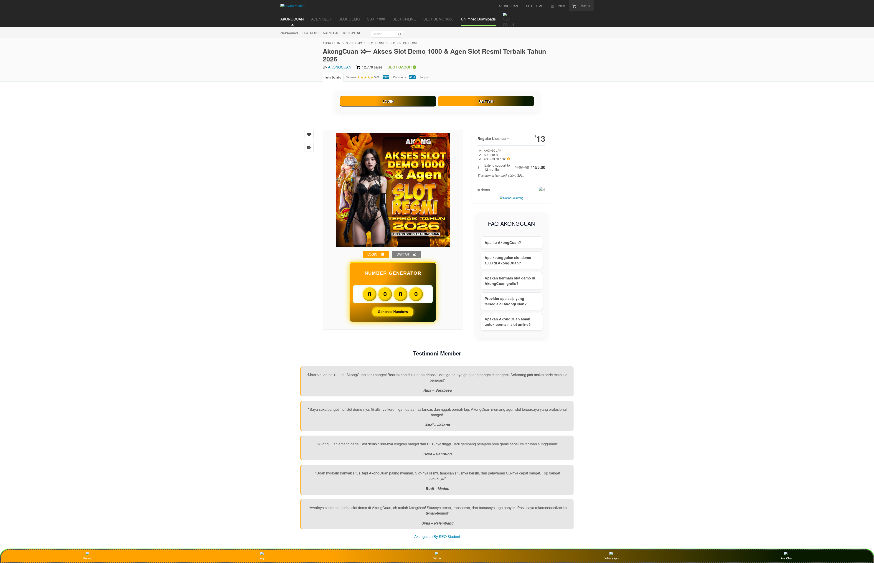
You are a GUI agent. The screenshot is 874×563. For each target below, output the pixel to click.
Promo (87, 558)
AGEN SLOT (330, 33)
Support (424, 77)
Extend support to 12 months (514, 167)
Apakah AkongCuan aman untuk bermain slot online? (508, 321)
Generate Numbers (393, 312)
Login (262, 558)
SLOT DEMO (310, 33)
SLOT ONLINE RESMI (403, 43)
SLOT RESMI (376, 43)
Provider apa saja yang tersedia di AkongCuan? (506, 301)
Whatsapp (612, 558)
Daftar (437, 558)
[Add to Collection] (309, 147)
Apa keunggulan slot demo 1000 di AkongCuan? (508, 260)
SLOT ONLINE (352, 33)
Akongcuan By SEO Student (437, 536)
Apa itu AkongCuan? (503, 242)
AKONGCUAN (289, 33)
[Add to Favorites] (309, 134)
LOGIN (388, 101)
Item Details (333, 77)
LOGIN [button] (372, 254)
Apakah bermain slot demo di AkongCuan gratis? (510, 280)
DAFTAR (485, 101)
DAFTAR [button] (403, 254)
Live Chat (786, 558)
